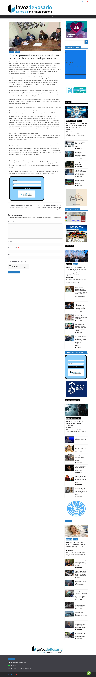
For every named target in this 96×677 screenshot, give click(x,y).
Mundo (63, 17)
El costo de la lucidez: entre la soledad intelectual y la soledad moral (80, 144)
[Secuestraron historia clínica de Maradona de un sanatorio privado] (69, 606)
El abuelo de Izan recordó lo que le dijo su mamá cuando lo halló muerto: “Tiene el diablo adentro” (81, 625)
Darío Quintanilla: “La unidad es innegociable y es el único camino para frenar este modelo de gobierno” (80, 327)
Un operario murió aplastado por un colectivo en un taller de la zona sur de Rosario (81, 615)
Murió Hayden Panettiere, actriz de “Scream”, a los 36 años (81, 448)
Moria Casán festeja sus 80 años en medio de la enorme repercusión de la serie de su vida (81, 468)
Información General (52, 17)
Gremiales (75, 264)
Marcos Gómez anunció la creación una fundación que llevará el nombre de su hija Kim (81, 563)
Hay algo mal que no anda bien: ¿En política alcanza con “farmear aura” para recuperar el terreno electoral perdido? (76, 126)
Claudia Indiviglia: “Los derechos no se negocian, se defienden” (81, 317)
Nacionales (70, 17)
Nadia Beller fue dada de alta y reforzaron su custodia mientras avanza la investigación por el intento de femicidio (75, 545)
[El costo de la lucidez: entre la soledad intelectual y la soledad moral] (69, 145)
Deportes (42, 17)
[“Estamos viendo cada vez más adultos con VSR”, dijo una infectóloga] (76, 410)
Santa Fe (77, 17)
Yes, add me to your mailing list (17, 261)
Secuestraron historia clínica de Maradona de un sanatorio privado (81, 605)
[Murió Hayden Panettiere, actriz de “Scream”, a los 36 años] (69, 449)
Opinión (36, 17)
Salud (79, 418)
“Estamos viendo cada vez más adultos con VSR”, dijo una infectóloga (75, 423)
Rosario (85, 17)
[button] (59, 17)
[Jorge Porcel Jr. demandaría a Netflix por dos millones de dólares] (69, 440)
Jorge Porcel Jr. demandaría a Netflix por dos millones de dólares (80, 439)
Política (16, 17)
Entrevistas (68, 264)
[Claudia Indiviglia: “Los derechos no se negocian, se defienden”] (69, 318)
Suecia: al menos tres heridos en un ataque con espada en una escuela (81, 635)
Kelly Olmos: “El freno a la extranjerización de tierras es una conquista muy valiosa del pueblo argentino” (81, 306)
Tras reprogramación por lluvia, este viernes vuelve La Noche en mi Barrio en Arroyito (21, 206)
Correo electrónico (13, 248)
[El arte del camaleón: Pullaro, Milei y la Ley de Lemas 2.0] (69, 183)
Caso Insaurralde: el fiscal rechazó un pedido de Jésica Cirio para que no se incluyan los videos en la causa (81, 491)
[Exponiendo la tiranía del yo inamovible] (69, 164)
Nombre (15, 180)
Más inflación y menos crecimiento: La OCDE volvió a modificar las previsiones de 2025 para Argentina (49, 207)
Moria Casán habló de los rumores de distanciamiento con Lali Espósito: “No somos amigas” (80, 479)
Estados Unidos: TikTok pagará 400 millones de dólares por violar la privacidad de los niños (80, 584)
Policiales (29, 17)
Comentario (11, 222)
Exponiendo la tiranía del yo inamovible (80, 163)
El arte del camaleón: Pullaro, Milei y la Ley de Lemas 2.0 (80, 182)
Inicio (10, 17)
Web (9, 254)
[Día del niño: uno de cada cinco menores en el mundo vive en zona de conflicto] (69, 459)
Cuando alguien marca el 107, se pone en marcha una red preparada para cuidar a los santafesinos (80, 573)
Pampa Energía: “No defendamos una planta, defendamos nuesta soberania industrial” (80, 172)
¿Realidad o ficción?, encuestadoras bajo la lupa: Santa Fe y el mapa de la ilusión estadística (80, 155)
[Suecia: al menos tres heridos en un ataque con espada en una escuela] (69, 636)
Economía (22, 17)
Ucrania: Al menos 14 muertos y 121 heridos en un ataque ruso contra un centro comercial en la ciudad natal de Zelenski (81, 594)
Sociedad (17, 51)
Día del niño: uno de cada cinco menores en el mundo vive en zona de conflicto (80, 458)
